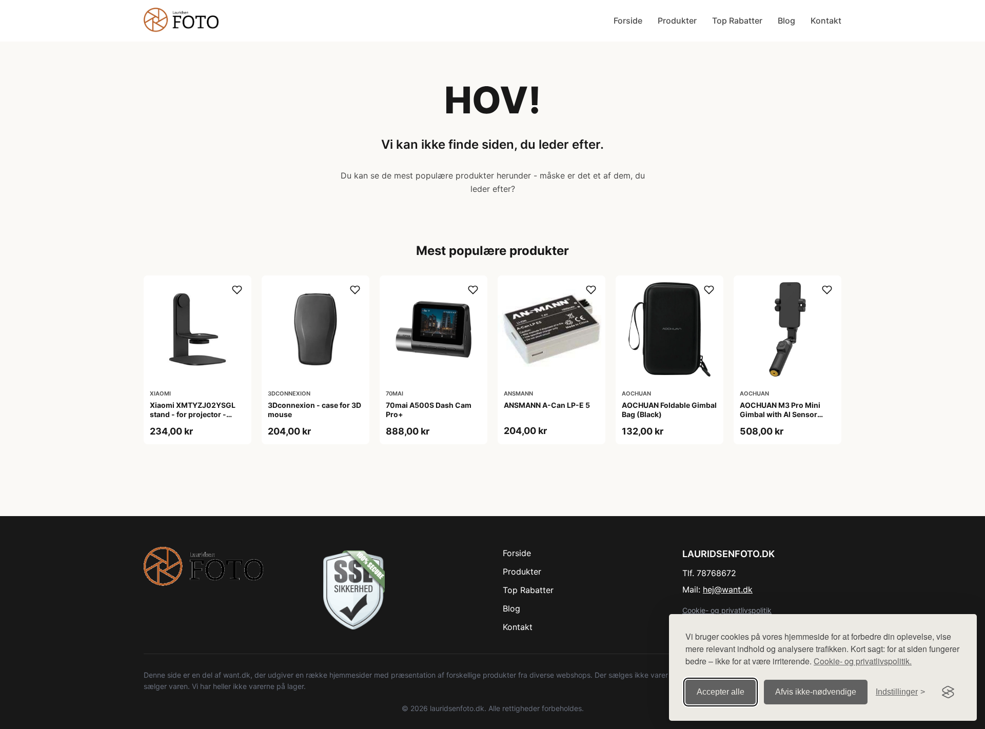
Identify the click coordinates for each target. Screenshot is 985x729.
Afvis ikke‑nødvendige (815, 691)
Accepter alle (720, 691)
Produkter (677, 20)
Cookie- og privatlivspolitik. (863, 661)
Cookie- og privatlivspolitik (727, 610)
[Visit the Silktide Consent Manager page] (948, 692)
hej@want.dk (728, 589)
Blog (786, 20)
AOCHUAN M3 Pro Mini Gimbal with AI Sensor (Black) (780, 414)
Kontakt (826, 20)
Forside (628, 20)
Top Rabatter (737, 20)
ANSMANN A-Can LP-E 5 (547, 405)
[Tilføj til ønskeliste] (237, 290)
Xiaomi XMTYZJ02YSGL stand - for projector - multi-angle (192, 414)
